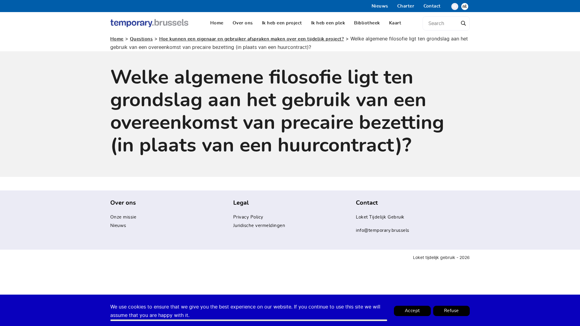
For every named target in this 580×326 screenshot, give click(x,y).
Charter (405, 6)
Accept (412, 310)
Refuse (451, 310)
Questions (141, 39)
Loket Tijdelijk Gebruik (380, 217)
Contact (432, 6)
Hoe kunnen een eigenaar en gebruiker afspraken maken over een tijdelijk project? (251, 39)
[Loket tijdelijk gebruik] (149, 23)
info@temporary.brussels (382, 230)
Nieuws (380, 6)
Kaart (395, 23)
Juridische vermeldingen (259, 225)
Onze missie (123, 217)
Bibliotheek (367, 23)
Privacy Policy (248, 217)
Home (217, 23)
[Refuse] (248, 320)
